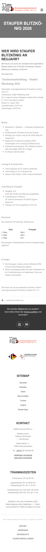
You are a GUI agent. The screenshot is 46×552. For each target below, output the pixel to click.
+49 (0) (19, 450)
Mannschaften (23, 396)
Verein (23, 391)
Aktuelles (23, 387)
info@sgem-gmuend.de (23, 455)
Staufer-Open (23, 409)
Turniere (23, 400)
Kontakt (23, 526)
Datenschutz (23, 534)
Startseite (23, 382)
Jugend (23, 405)
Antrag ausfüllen (31, 311)
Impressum (23, 530)
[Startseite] (19, 7)
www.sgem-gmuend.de (23, 457)
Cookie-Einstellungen (23, 538)
